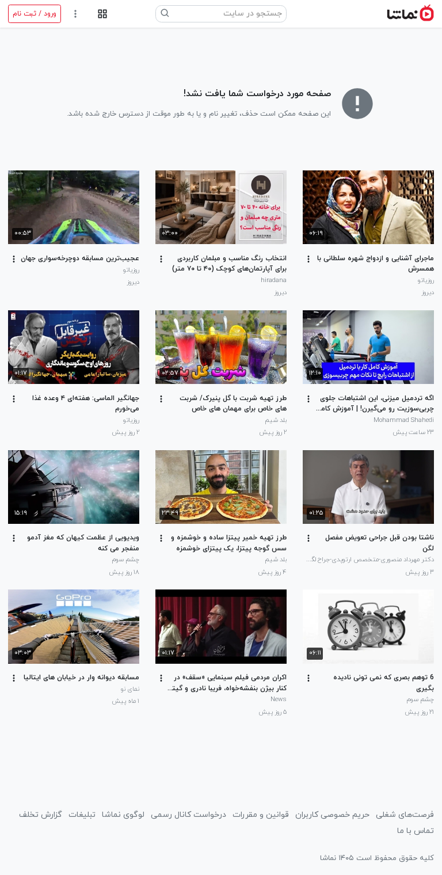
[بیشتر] (308, 259)
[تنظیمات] (75, 14)
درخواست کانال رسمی (188, 814)
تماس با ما (415, 830)
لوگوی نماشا (123, 814)
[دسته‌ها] (102, 14)
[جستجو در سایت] (165, 13)
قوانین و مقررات (261, 814)
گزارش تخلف (40, 814)
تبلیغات (82, 814)
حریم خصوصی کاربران (332, 814)
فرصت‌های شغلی (405, 814)
